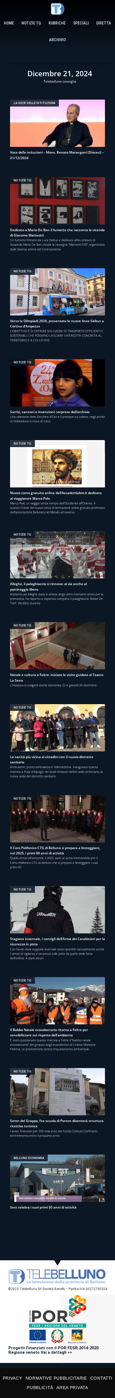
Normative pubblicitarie (56, 1378)
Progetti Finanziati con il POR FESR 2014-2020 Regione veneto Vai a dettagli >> (53, 1350)
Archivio (57, 40)
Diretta (103, 23)
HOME (9, 23)
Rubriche (57, 23)
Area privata (72, 1387)
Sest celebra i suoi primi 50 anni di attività (43, 1207)
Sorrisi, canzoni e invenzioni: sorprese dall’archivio (50, 412)
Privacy (12, 1378)
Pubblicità (40, 1387)
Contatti (101, 1378)
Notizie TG (31, 23)
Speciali (81, 23)
